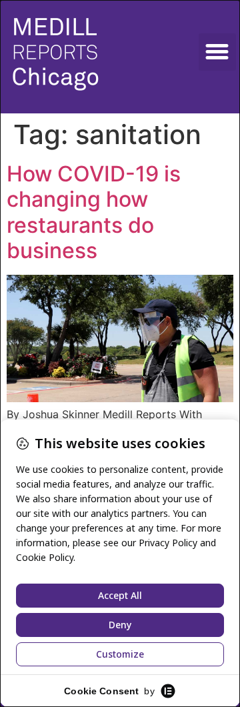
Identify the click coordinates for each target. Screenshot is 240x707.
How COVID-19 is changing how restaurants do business (94, 212)
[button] (217, 52)
